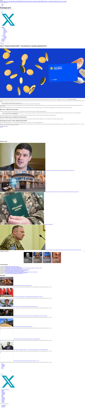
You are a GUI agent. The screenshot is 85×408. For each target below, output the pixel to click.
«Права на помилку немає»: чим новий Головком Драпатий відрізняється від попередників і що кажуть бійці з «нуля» (63, 249)
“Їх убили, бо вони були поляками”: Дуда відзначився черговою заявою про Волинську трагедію (28, 296)
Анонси (3, 41)
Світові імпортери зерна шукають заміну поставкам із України (22, 326)
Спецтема (5, 36)
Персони (3, 402)
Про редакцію (4, 405)
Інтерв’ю (3, 38)
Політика (5, 30)
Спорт (3, 368)
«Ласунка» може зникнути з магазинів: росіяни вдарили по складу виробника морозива (26, 338)
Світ (2, 367)
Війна (4, 28)
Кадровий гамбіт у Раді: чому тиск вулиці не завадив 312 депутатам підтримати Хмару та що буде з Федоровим (30, 315)
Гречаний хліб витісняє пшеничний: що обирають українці (22, 285)
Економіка (3, 365)
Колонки (3, 40)
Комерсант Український (5, 389)
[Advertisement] (26, 134)
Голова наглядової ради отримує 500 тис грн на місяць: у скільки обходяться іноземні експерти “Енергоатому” (62, 191)
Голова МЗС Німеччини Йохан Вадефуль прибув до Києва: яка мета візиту (16, 270)
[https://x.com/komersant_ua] (8, 25)
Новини (3, 27)
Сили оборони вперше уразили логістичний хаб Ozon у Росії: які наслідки (16, 272)
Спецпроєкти (4, 39)
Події (4, 29)
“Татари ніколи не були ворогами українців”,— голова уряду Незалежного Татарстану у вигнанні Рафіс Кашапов (30, 349)
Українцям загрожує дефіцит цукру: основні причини (13, 267)
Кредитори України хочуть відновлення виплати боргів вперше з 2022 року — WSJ (26, 360)
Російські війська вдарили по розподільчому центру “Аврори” (14, 271)
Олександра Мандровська (4, 126)
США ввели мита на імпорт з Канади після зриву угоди (13, 268)
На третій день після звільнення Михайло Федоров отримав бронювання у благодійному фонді (60, 170)
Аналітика (5, 37)
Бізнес (4, 33)
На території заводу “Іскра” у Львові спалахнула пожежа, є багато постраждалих (17, 269)
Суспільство (5, 31)
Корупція (5, 32)
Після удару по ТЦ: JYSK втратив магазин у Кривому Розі (14, 273)
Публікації (3, 35)
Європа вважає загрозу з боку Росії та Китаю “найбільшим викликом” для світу (25, 306)
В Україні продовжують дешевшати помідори (12, 266)
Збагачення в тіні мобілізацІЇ (48, 224)
